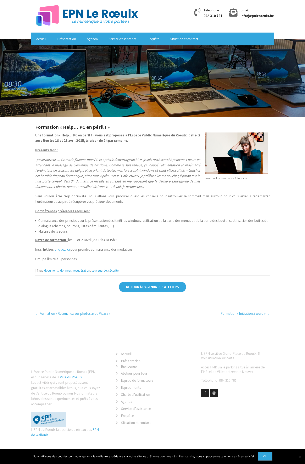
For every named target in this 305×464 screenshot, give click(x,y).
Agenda (92, 39)
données (66, 270)
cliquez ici (62, 249)
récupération (81, 270)
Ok (265, 456)
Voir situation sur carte (217, 358)
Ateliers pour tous (134, 373)
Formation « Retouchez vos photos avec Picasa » (72, 313)
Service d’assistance (123, 39)
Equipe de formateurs (137, 380)
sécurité (113, 270)
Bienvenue (129, 366)
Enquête (153, 39)
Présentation (66, 39)
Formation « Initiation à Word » (245, 313)
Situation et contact (184, 39)
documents (51, 270)
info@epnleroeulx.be (257, 15)
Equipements (131, 387)
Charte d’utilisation (135, 394)
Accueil (41, 39)
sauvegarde (99, 270)
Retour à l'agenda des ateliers (152, 287)
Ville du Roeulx (71, 377)
